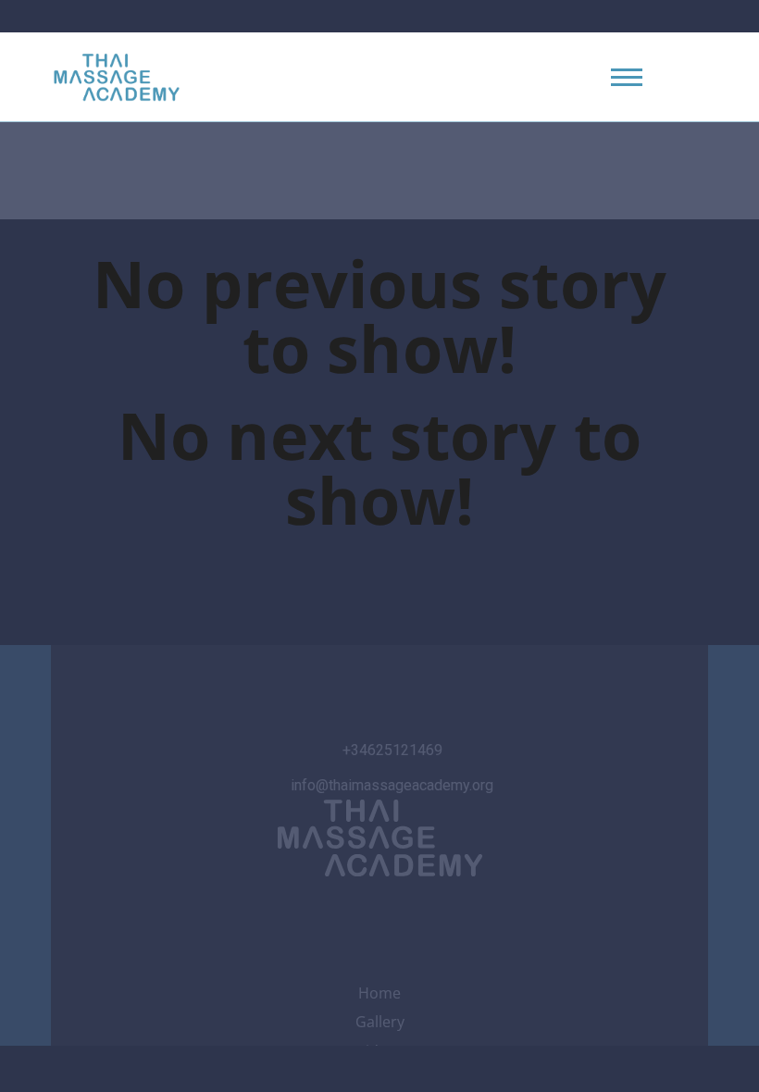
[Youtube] (379, 914)
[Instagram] (280, 914)
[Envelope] (478, 914)
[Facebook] (330, 914)
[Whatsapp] (429, 914)
